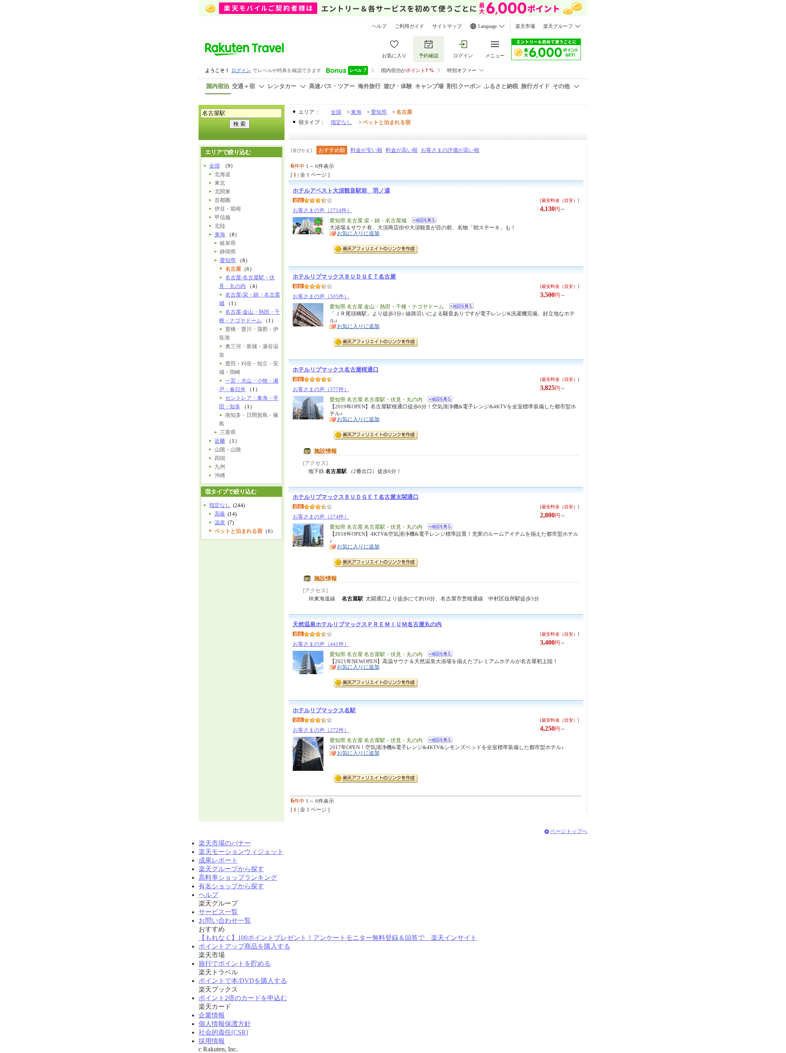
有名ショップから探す (231, 886)
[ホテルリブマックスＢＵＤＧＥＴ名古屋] (459, 307)
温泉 (220, 522)
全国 (336, 112)
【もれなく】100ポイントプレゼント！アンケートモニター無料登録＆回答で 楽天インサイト (338, 937)
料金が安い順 (366, 150)
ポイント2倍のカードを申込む (243, 997)
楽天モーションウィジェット (241, 851)
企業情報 (212, 1015)
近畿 (220, 441)
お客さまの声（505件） (321, 296)
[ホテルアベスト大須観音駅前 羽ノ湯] (421, 221)
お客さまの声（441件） (321, 644)
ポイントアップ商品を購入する (244, 946)
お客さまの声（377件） (321, 389)
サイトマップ (447, 26)
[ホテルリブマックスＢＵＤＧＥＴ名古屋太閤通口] (437, 528)
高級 (220, 514)
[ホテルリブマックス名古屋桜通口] (437, 400)
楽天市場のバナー (225, 843)
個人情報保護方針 (225, 1023)
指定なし (341, 122)
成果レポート (218, 860)
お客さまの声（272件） (321, 730)
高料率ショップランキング (238, 877)
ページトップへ (568, 831)
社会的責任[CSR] (223, 1032)
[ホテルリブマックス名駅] (437, 741)
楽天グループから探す (231, 868)
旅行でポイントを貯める (235, 963)
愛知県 (379, 112)
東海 (356, 112)
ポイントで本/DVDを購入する (243, 980)
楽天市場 (525, 26)
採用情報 (212, 1040)
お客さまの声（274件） (321, 517)
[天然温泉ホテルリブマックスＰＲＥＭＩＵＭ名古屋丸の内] (437, 655)
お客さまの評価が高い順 (450, 150)
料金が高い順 (402, 150)
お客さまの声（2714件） (322, 210)
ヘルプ (379, 26)
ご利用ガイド (409, 26)
